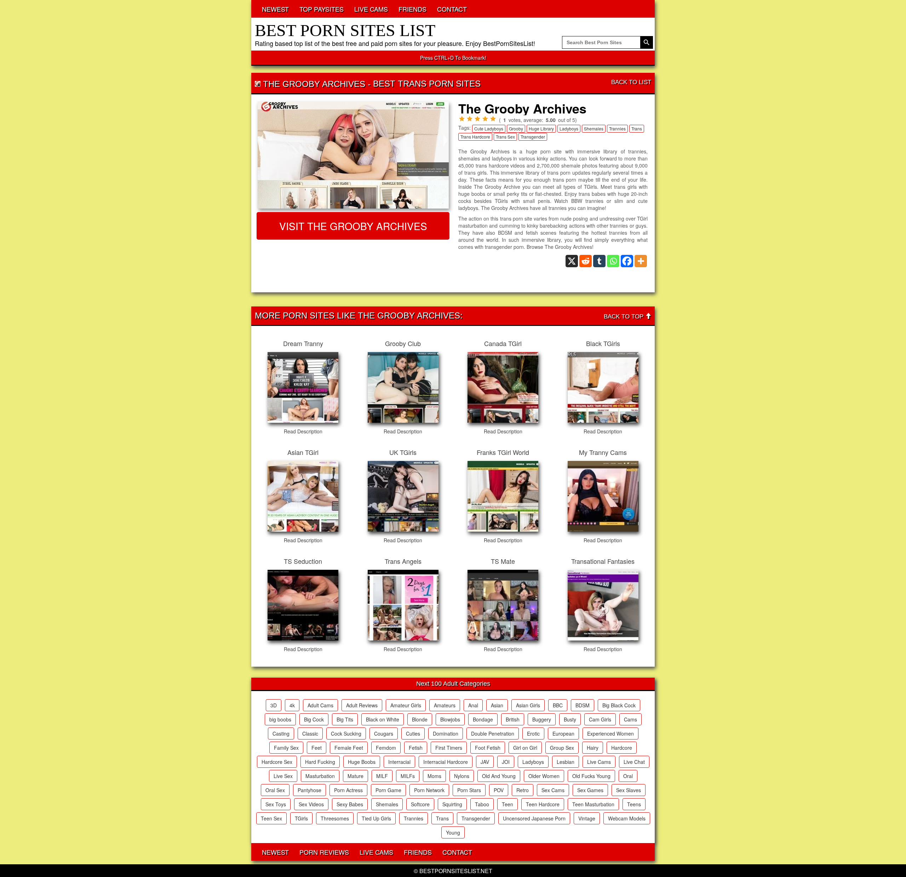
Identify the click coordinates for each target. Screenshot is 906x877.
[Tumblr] (599, 261)
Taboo (482, 804)
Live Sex (283, 775)
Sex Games (590, 790)
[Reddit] (585, 261)
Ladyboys (569, 128)
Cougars (383, 733)
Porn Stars (469, 790)
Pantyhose (309, 790)
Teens (634, 804)
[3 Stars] (477, 118)
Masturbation (320, 775)
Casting (281, 733)
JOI (506, 761)
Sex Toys (275, 804)
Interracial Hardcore (445, 761)
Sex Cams (552, 790)
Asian (497, 705)
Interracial (399, 761)
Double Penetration (492, 733)
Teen (507, 804)
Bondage (483, 719)
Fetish (416, 747)
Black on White (382, 719)
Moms (434, 775)
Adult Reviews (362, 705)
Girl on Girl (525, 747)
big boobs (280, 719)
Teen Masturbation (593, 804)
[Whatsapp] (613, 261)
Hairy (592, 747)
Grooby (516, 128)
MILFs (408, 775)
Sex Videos (311, 804)
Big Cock (314, 719)
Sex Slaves (628, 790)
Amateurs (444, 705)
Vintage (586, 818)
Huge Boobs (361, 761)
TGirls (301, 818)
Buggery (541, 719)
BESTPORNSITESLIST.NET (455, 871)
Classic (310, 733)
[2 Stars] (469, 118)
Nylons (461, 775)
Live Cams (599, 761)
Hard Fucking (320, 761)
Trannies (617, 128)
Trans (636, 128)
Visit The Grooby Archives (353, 226)
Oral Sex (275, 790)
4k (292, 705)
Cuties (413, 733)
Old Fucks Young (591, 775)
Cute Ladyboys (488, 128)
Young (453, 832)
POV (499, 790)
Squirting (452, 804)
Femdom (386, 747)
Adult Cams (320, 705)
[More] (641, 261)
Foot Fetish (487, 747)
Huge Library (541, 128)
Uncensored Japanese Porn (534, 818)
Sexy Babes (350, 804)
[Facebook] (627, 261)
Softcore (420, 804)
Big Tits (345, 719)
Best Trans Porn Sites (427, 83)
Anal (473, 705)
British (513, 719)
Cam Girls (600, 719)
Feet (316, 747)
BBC (558, 705)
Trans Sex (505, 137)
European (563, 733)
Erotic (533, 733)
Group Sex (562, 747)
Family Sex (286, 747)
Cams (630, 719)
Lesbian (565, 761)
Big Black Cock (619, 705)
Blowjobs (450, 719)
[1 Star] (461, 118)
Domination (445, 733)
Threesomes (335, 818)
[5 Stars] (493, 118)
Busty (570, 719)
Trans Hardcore (475, 137)
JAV (485, 761)
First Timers (448, 747)
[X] (572, 261)
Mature (355, 775)
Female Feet (348, 747)
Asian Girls (528, 705)
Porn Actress (348, 790)
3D (273, 705)
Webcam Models (627, 818)
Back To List (631, 82)
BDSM (582, 705)
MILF (382, 775)
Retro (522, 790)
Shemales (593, 128)
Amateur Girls (405, 705)
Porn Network (429, 790)
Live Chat (634, 761)
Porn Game (388, 790)
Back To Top (624, 316)
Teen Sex (271, 818)
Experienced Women (610, 733)
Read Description (303, 431)
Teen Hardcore (543, 804)
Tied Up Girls (376, 818)
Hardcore (621, 747)
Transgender (533, 137)
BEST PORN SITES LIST (345, 30)
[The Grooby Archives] (353, 155)
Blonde (420, 719)
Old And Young (499, 775)
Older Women (544, 775)
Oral (628, 775)
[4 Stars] (485, 118)
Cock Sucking (346, 733)
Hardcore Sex (277, 761)
